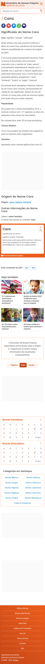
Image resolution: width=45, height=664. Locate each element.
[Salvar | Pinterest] (8, 25)
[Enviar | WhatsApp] (19, 25)
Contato (22, 643)
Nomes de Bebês (22, 618)
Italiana (18, 202)
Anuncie (22, 633)
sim (26, 268)
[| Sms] (24, 25)
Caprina (14, 365)
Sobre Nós (22, 623)
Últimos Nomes (22, 608)
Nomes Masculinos (13, 443)
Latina (11, 202)
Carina (31, 365)
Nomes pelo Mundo (22, 613)
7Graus (15, 660)
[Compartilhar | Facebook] (3, 25)
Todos (38, 437)
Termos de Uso (22, 638)
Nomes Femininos (12, 419)
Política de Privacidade (22, 628)
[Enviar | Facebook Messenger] (14, 25)
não (33, 268)
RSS (22, 648)
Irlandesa (27, 202)
